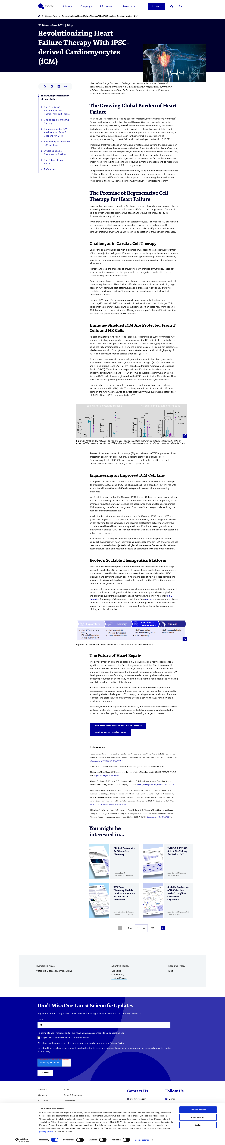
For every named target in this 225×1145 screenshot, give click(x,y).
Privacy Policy (117, 1043)
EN (180, 6)
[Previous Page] (120, 928)
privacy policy (46, 1131)
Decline (198, 1125)
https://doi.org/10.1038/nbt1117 (107, 776)
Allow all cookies (198, 1110)
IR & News (104, 6)
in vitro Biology (119, 978)
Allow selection (198, 1117)
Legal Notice (69, 1101)
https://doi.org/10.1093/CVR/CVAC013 (106, 761)
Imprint (67, 1090)
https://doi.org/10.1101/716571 (158, 817)
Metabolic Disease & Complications (54, 971)
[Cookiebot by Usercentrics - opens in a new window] (22, 1140)
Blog (170, 971)
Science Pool (51, 16)
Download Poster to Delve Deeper (110, 732)
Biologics (116, 971)
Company (85, 6)
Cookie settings (142, 1140)
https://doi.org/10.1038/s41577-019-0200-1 (155, 785)
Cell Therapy (117, 974)
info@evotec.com (138, 1099)
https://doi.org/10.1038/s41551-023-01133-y (108, 804)
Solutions (67, 6)
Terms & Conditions (73, 1095)
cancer (149, 599)
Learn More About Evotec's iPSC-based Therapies (118, 726)
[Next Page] (163, 928)
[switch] (80, 1140)
